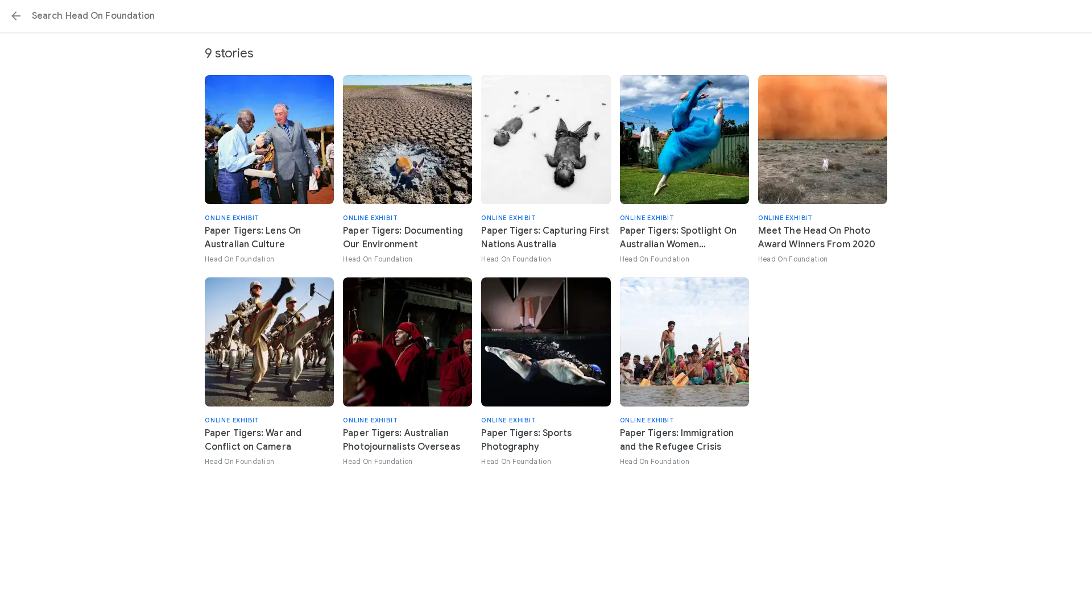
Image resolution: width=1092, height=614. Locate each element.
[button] (16, 16)
